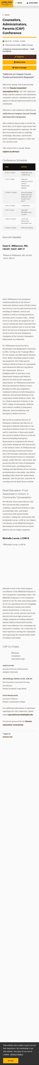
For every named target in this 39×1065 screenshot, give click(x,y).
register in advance (11, 151)
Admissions (8, 737)
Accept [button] (11, 1060)
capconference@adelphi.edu (20, 714)
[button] (18, 3)
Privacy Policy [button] (16, 1054)
